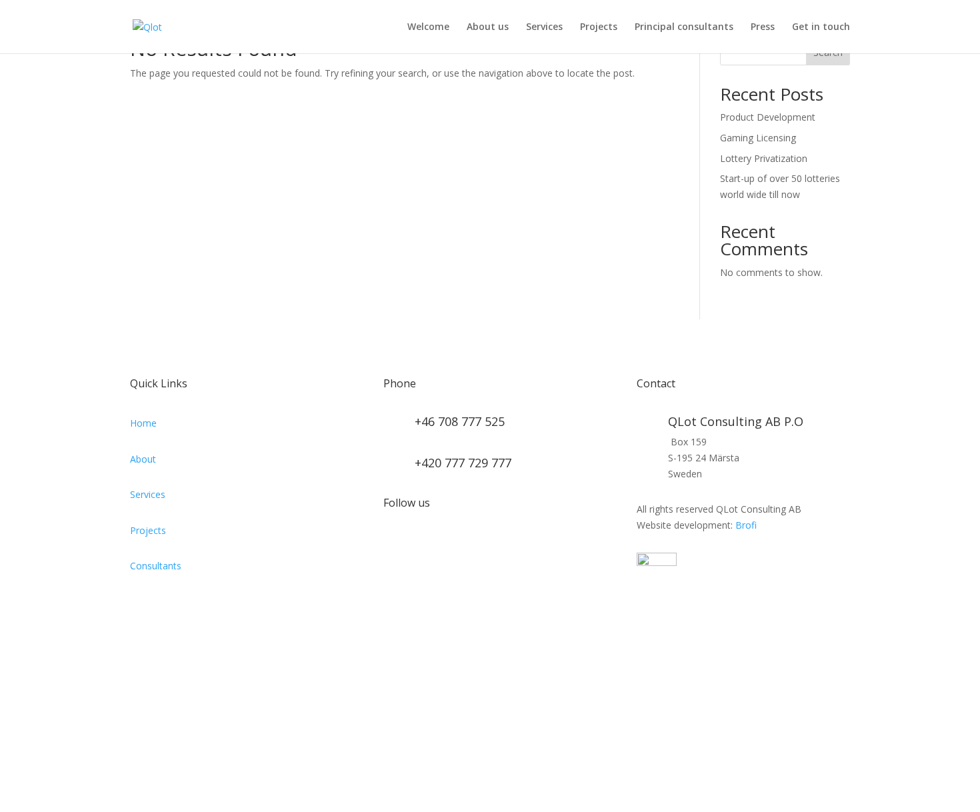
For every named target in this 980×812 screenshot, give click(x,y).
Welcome (428, 27)
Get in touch (821, 27)
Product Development (767, 117)
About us (488, 27)
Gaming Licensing (758, 137)
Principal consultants (684, 27)
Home (143, 423)
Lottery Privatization (763, 158)
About (143, 459)
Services (544, 27)
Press (763, 27)
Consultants (155, 565)
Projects (598, 27)
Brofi (746, 525)
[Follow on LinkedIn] (394, 545)
